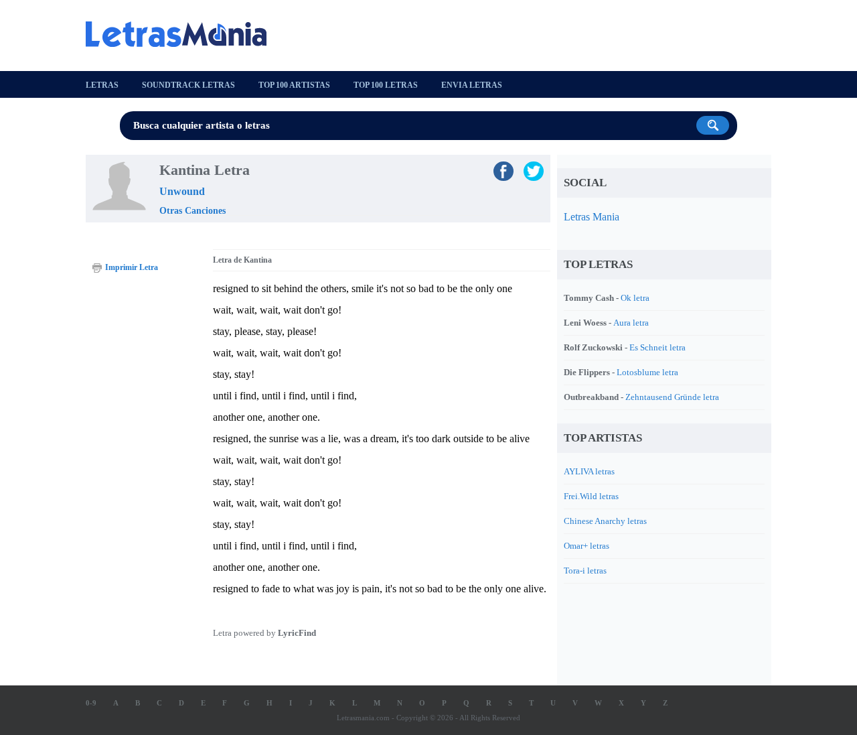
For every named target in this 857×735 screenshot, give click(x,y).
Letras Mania (591, 216)
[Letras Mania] (183, 34)
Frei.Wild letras (591, 496)
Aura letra (631, 323)
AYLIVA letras (589, 471)
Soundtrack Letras (188, 85)
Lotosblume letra (647, 372)
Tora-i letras (585, 570)
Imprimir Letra (131, 267)
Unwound (182, 191)
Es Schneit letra (657, 347)
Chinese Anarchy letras (605, 521)
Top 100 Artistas (294, 85)
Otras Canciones (192, 211)
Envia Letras (471, 85)
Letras (102, 85)
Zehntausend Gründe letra (672, 397)
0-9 (91, 703)
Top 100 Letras (386, 85)
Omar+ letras (586, 546)
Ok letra (635, 298)
